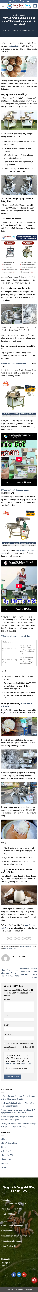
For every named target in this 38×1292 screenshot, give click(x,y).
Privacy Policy (11, 1064)
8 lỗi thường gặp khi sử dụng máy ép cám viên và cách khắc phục (17, 1118)
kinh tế (3, 1147)
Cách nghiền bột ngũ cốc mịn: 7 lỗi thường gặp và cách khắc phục (17, 1104)
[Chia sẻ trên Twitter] (17, 938)
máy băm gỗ (6, 1151)
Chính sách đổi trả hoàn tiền (12, 1241)
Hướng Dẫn (5, 1263)
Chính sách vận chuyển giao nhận (14, 1236)
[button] (2, 5)
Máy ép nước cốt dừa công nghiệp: (15, 490)
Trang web (7, 1034)
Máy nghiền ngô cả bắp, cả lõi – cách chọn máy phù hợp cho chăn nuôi (18, 1097)
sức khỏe (4, 1163)
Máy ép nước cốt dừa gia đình (13, 363)
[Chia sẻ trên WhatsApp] (9, 938)
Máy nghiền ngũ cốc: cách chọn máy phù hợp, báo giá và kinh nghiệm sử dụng (19, 1125)
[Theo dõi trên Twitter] (19, 1274)
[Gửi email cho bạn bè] (21, 938)
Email (6, 1025)
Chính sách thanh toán (9, 1231)
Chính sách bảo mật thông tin (12, 1226)
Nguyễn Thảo (29, 30)
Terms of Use (25, 1064)
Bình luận (8, 999)
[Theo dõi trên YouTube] (24, 1274)
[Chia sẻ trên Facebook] (13, 938)
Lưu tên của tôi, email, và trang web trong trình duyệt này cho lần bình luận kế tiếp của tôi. (19, 1047)
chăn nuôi (5, 1139)
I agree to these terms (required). (17, 1068)
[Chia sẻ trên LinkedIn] (29, 938)
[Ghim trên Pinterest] (25, 938)
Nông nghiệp (6, 1159)
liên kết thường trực (10, 948)
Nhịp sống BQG (7, 1155)
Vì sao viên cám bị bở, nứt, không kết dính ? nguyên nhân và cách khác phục (18, 1111)
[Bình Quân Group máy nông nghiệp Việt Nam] (18, 6)
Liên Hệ (4, 1266)
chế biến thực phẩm (19, 15)
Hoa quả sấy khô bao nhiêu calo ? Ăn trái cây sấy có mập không (10, 973)
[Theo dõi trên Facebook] (13, 1274)
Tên (5, 1016)
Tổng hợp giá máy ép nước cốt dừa (15, 636)
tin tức (3, 1167)
